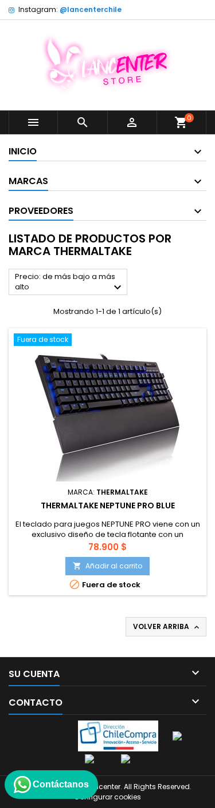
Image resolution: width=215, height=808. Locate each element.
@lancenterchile (91, 9)
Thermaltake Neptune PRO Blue (108, 505)
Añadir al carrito (107, 566)
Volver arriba (167, 627)
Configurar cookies (107, 797)
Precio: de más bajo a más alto (69, 282)
